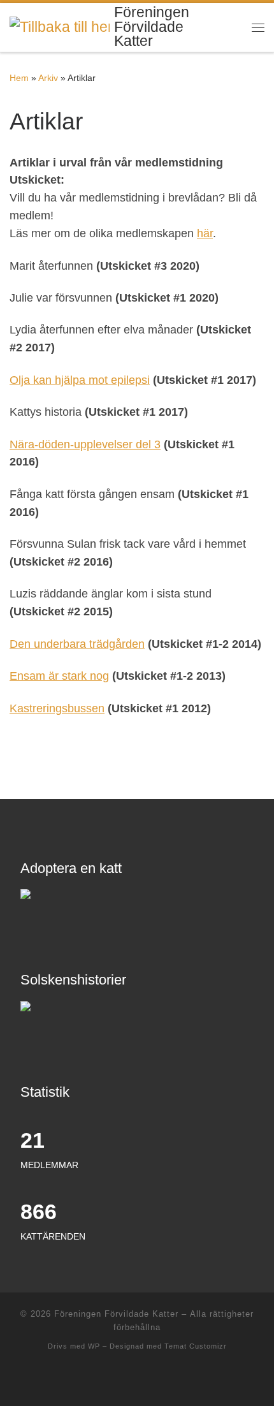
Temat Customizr (195, 1346)
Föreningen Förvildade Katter (116, 1314)
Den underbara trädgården (77, 644)
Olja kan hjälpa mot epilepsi (80, 380)
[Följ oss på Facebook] (137, 1380)
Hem (19, 78)
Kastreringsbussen (57, 708)
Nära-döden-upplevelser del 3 (85, 444)
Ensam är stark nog (59, 676)
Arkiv (48, 78)
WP (94, 1346)
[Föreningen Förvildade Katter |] (60, 26)
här (205, 233)
